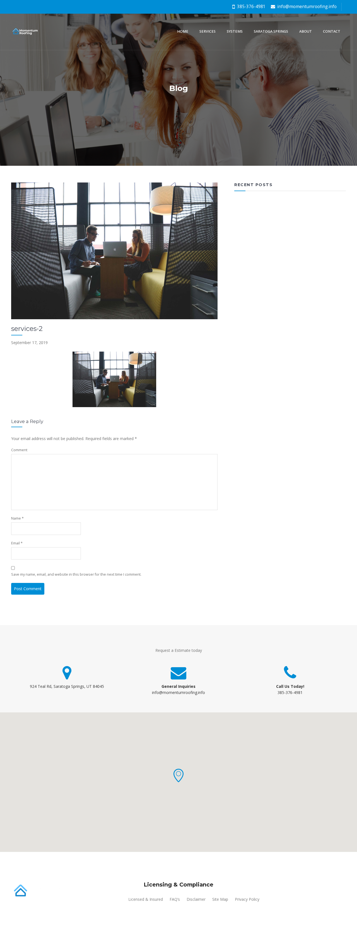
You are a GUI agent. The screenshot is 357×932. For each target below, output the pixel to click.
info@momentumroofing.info (306, 6)
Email (17, 543)
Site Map (220, 899)
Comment (19, 450)
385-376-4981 (251, 6)
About (305, 31)
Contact (331, 31)
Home (182, 31)
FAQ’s (175, 899)
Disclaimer (196, 899)
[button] (178, 775)
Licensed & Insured (145, 899)
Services (207, 31)
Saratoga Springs (271, 31)
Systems (235, 31)
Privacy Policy (247, 899)
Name (17, 518)
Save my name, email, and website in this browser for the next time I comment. (76, 574)
